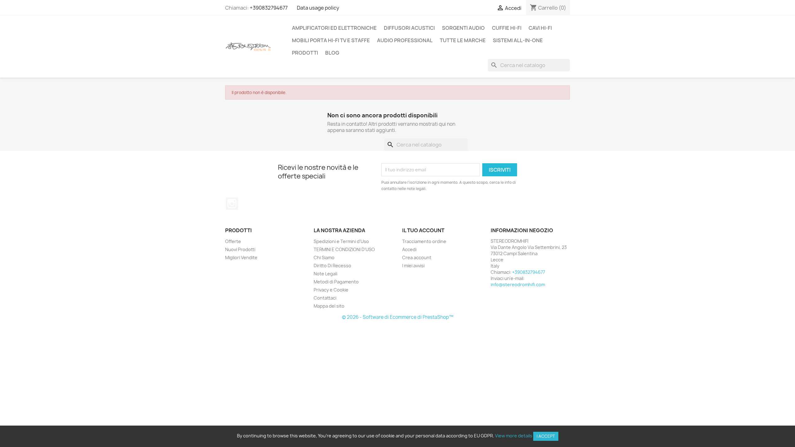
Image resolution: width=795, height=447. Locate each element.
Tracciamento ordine (424, 241)
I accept (546, 436)
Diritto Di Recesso (332, 266)
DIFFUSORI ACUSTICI (409, 28)
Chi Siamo (324, 257)
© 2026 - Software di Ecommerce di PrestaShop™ (397, 317)
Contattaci (325, 298)
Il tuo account (423, 230)
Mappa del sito (329, 306)
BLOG (332, 52)
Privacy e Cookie (331, 290)
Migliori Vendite (241, 257)
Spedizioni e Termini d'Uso (341, 241)
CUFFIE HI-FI (506, 28)
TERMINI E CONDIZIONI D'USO (344, 249)
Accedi (409, 249)
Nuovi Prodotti (240, 249)
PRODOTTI (305, 52)
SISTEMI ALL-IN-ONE (518, 40)
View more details (513, 436)
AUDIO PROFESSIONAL (405, 40)
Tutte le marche (463, 40)
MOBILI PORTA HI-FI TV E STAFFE (331, 40)
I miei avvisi (413, 266)
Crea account (416, 257)
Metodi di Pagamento (336, 282)
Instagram (232, 203)
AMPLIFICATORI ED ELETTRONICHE (334, 28)
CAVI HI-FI (540, 28)
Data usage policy (318, 7)
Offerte (233, 241)
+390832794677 (269, 7)
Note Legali (325, 274)
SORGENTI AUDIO (463, 28)
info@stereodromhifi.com (518, 284)
